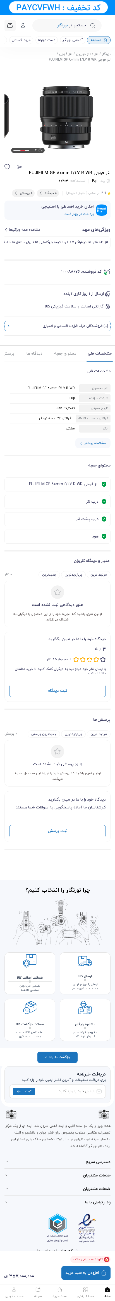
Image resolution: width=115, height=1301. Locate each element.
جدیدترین (49, 575)
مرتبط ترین (98, 575)
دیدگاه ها (34, 353)
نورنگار (106, 54)
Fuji (94, 181)
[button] (19, 167)
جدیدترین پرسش (43, 734)
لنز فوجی (65, 54)
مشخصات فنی (100, 353)
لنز (96, 54)
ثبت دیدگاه (57, 690)
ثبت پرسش (58, 831)
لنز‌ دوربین (83, 54)
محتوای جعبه (65, 353)
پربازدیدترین (73, 575)
